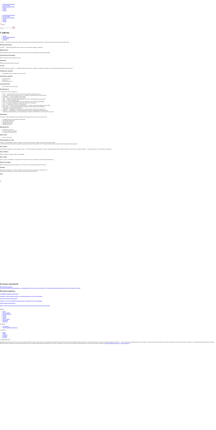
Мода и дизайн (6, 312)
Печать (4, 317)
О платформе (6, 326)
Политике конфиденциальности (112, 343)
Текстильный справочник (9, 4)
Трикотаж (5, 334)
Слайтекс (5, 39)
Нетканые (5, 336)
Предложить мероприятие (6, 286)
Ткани (4, 332)
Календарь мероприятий (8, 6)
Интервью (5, 321)
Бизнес (4, 311)
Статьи (4, 9)
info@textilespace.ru (125, 343)
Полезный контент (7, 314)
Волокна (5, 337)
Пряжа (4, 333)
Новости (5, 8)
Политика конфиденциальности (10, 327)
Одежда (4, 316)
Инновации (5, 320)
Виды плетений (6, 5)
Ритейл (4, 315)
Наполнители (6, 38)
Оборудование (6, 319)
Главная (4, 36)
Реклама (4, 10)
